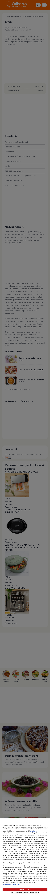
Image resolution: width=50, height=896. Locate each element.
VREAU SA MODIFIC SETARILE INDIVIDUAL (25, 893)
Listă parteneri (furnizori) (11, 885)
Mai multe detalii (34, 831)
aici (18, 849)
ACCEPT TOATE (25, 890)
